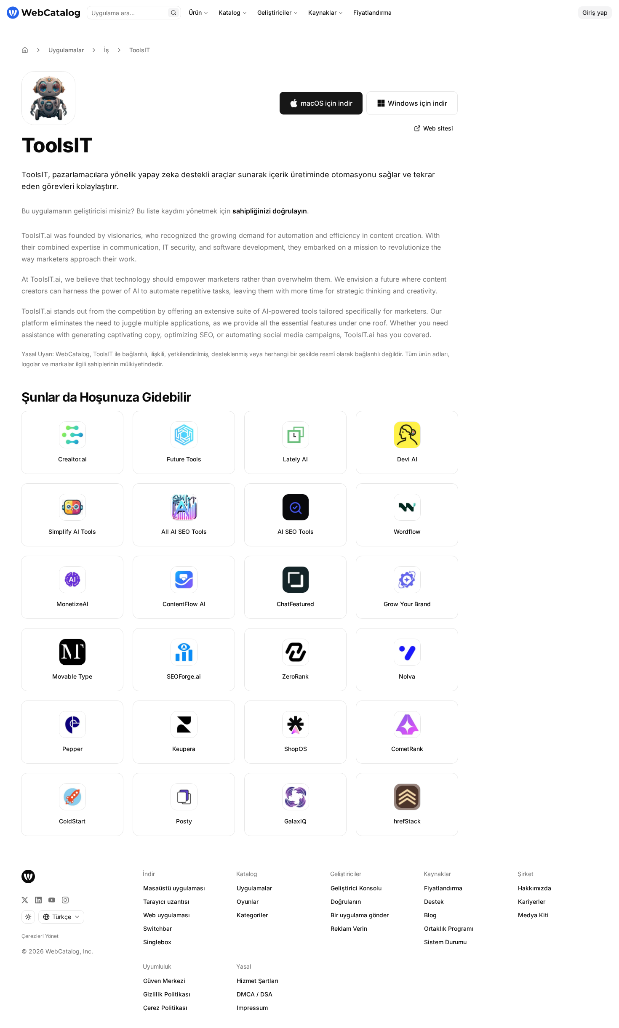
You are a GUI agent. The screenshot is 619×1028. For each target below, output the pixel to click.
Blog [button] (430, 915)
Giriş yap (595, 12)
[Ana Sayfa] (43, 12)
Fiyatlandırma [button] (443, 888)
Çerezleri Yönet (40, 936)
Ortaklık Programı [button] (448, 928)
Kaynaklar (322, 12)
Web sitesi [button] (438, 128)
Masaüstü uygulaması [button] (174, 888)
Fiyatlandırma (372, 12)
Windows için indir (417, 103)
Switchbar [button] (157, 928)
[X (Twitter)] (24, 900)
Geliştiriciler (274, 12)
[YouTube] (51, 900)
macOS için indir (326, 103)
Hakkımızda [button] (534, 888)
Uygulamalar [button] (254, 888)
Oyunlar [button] (248, 901)
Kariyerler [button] (531, 901)
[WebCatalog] (28, 876)
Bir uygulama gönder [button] (360, 915)
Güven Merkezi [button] (164, 980)
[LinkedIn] (38, 900)
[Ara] (173, 13)
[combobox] (61, 917)
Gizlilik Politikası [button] (166, 994)
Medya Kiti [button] (533, 915)
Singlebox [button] (157, 941)
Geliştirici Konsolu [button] (356, 888)
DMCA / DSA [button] (254, 994)
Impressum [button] (252, 1007)
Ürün (195, 12)
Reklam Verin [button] (349, 928)
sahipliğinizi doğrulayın (269, 211)
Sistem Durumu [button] (445, 941)
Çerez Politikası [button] (165, 1007)
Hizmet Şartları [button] (257, 980)
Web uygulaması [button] (166, 915)
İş (106, 49)
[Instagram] (65, 900)
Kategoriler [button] (252, 915)
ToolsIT (139, 49)
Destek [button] (434, 901)
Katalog (229, 12)
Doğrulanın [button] (346, 901)
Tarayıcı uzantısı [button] (166, 901)
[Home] (24, 50)
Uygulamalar (66, 49)
